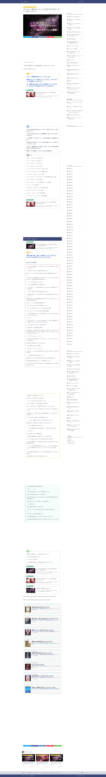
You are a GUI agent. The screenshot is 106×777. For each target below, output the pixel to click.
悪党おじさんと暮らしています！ (75, 66)
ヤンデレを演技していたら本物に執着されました (75, 52)
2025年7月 (70, 204)
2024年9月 (70, 232)
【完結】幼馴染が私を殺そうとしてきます (75, 35)
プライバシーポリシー (25, 775)
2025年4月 (70, 213)
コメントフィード (71, 441)
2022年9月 (70, 299)
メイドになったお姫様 (75, 48)
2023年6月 (70, 274)
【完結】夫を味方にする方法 (74, 369)
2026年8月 (70, 168)
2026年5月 (70, 176)
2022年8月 (70, 302)
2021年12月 (70, 324)
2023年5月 (70, 277)
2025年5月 (70, 210)
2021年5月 (70, 344)
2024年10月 (70, 229)
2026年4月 (70, 179)
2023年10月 (70, 263)
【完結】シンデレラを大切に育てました (75, 20)
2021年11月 (70, 327)
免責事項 (32, 775)
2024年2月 (70, 252)
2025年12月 (70, 190)
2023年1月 (70, 288)
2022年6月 (70, 307)
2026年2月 (70, 185)
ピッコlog (24, 1)
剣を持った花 (75, 59)
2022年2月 (70, 319)
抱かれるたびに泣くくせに (75, 78)
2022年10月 (70, 296)
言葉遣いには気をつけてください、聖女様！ (75, 93)
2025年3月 (70, 215)
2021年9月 (70, 333)
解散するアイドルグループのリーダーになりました (75, 88)
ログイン (69, 438)
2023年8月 (70, 268)
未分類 (75, 80)
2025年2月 (70, 218)
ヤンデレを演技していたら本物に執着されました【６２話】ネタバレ (75, 111)
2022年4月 (70, 313)
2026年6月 (70, 174)
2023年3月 (70, 282)
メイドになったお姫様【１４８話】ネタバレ (75, 107)
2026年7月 (70, 171)
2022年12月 (70, 291)
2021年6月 (70, 341)
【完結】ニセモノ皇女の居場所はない (75, 28)
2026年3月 (70, 182)
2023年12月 (70, 257)
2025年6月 (70, 207)
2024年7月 (70, 238)
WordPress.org (71, 443)
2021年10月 (70, 330)
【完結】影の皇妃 (71, 376)
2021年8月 (70, 335)
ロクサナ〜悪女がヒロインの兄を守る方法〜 (75, 56)
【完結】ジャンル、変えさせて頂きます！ (75, 24)
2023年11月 (70, 260)
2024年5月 (70, 243)
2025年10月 (70, 196)
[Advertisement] (42, 49)
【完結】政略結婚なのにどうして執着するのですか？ (75, 42)
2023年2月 (70, 285)
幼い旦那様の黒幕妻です (75, 62)
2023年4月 (70, 280)
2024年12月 (70, 224)
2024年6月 (70, 241)
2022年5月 (70, 310)
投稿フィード (70, 440)
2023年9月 (70, 266)
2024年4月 (70, 246)
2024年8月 (70, 235)
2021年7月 (70, 338)
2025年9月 (70, 199)
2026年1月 (70, 188)
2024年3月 (70, 249)
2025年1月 (70, 221)
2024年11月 (70, 227)
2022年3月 (70, 316)
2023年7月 (70, 271)
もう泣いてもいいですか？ (73, 383)
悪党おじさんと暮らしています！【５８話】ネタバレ (75, 118)
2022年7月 (70, 305)
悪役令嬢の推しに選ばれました (75, 74)
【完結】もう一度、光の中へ (75, 16)
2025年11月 (70, 193)
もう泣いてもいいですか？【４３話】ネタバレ (75, 103)
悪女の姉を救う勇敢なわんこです (75, 70)
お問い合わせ (81, 1)
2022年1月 (70, 321)
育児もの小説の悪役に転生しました (75, 84)
